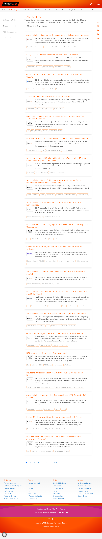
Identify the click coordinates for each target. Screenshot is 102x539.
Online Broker (27, 10)
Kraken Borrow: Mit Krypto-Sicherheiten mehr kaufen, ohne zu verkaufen (54, 247)
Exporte (57, 387)
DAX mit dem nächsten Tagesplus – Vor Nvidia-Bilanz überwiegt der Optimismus (57, 225)
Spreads (52, 172)
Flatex (55, 491)
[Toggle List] (17, 26)
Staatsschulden (68, 429)
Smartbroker (58, 496)
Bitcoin (29, 261)
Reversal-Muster (38, 89)
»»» (61, 463)
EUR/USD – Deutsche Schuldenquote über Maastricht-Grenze (54, 417)
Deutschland (39, 429)
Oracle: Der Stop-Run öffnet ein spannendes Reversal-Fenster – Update (55, 75)
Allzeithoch (35, 195)
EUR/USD (39, 67)
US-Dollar (67, 67)
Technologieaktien (67, 150)
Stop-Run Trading (49, 89)
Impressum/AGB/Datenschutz (45, 523)
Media (59, 523)
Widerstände (49, 284)
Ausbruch (40, 47)
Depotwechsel (34, 483)
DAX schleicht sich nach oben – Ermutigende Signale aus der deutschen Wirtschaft (53, 438)
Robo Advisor (85, 10)
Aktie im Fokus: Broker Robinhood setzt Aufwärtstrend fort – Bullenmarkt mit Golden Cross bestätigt (53, 181)
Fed (37, 108)
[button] (91, 4)
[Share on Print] (98, 34)
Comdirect (57, 486)
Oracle (29, 89)
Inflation (42, 108)
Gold (37, 345)
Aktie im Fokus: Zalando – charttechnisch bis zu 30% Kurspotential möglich (56, 272)
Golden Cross (50, 195)
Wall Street (67, 365)
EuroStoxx (48, 217)
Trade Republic (58, 498)
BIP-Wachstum (31, 387)
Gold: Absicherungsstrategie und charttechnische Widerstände (54, 333)
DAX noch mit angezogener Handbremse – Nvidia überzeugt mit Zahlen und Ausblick (55, 117)
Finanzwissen (96, 10)
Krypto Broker (73, 10)
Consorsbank (58, 488)
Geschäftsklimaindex (37, 306)
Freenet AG (39, 409)
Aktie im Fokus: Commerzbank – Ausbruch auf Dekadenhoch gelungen (57, 35)
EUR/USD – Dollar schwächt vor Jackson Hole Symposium (52, 54)
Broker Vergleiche (15, 10)
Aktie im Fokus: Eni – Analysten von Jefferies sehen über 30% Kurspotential (53, 203)
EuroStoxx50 (56, 217)
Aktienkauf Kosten (84, 483)
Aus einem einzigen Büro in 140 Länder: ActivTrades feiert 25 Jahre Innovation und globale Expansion (56, 159)
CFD (30, 486)
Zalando (57, 284)
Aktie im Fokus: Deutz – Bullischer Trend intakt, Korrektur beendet (56, 313)
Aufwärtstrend (31, 47)
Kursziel (57, 409)
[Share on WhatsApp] (98, 22)
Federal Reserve (48, 67)
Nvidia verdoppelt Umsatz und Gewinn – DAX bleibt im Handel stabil (57, 138)
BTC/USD (41, 261)
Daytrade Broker (61, 10)
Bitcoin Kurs (82, 496)
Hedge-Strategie (45, 345)
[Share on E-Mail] (98, 38)
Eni (42, 217)
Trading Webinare (84, 488)
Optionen (32, 493)
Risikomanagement (82, 261)
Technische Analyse (62, 89)
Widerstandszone (82, 195)
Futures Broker (10, 496)
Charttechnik (30, 67)
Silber (56, 108)
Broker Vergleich (10, 483)
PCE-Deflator (48, 365)
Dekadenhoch (59, 47)
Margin (73, 261)
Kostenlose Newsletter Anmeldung (51, 509)
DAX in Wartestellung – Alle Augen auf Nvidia (47, 353)
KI (55, 451)
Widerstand (77, 47)
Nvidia (60, 131)
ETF (30, 491)
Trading (37, 264)
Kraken (55, 261)
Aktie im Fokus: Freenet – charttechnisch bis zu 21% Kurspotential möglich (56, 396)
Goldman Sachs (48, 409)
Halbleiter (38, 131)
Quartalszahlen (55, 150)
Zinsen (61, 108)
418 (55, 463)
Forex (30, 488)
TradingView (60, 172)
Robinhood (59, 195)
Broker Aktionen (83, 486)
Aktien (29, 195)
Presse (64, 523)
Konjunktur (60, 451)
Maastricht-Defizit (57, 429)
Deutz (48, 325)
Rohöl (56, 239)
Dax (28, 131)
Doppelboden (68, 47)
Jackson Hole (58, 67)
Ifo (46, 306)
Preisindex (49, 108)
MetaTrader (44, 172)
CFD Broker (38, 10)
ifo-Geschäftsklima (66, 387)
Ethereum (48, 261)
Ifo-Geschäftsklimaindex (46, 451)
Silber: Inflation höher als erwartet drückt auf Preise (49, 96)
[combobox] (9, 26)
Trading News (82, 491)
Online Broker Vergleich (13, 486)
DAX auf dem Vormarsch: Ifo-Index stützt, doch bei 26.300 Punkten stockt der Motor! (56, 292)
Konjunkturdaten (78, 387)
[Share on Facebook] (98, 30)
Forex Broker (49, 10)
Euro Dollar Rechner (85, 493)
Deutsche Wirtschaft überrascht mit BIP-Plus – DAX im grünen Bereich (54, 374)
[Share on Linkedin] (98, 26)
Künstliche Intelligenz (54, 306)
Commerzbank (49, 47)
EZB (32, 239)
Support (64, 325)
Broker (4, 10)
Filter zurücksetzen (11, 38)
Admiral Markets (59, 483)
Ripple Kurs (81, 498)
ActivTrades (30, 172)
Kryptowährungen (63, 261)
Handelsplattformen (12, 498)
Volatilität (81, 306)
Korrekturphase (55, 325)
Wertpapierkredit (35, 496)
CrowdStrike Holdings (33, 150)
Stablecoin (30, 264)
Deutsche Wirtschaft (47, 387)
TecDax (64, 409)
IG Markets (57, 493)
